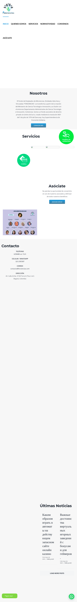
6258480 (17, 254)
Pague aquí (9, 596)
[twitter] (23, 283)
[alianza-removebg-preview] (60, 147)
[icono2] (23, 155)
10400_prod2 (50, 559)
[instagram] (20, 283)
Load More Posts (57, 573)
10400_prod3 (67, 563)
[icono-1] (66, 130)
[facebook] (16, 283)
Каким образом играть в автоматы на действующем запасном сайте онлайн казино (48, 534)
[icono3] (45, 147)
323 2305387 (19, 261)
